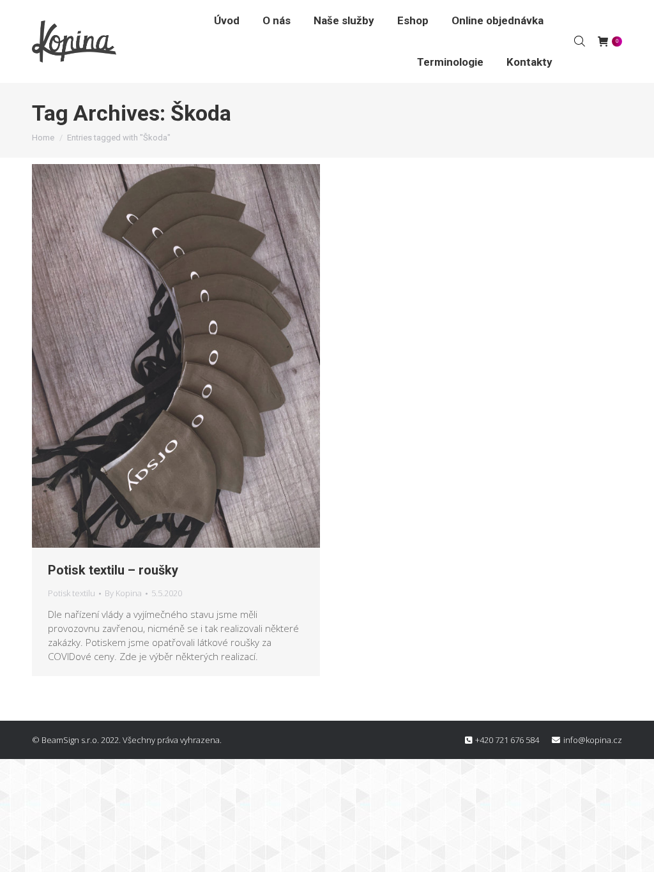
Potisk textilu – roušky (113, 570)
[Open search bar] (579, 41)
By (123, 593)
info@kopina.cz (592, 740)
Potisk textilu (71, 593)
